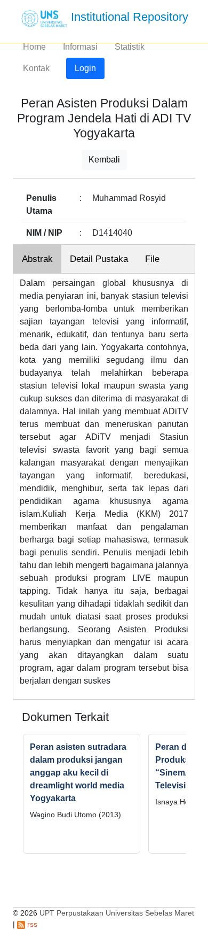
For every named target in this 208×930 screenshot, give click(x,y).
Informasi (80, 46)
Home (34, 46)
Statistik (130, 46)
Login (85, 68)
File (152, 259)
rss (31, 924)
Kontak (36, 68)
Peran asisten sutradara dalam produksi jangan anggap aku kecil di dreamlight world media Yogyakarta (78, 772)
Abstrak (37, 259)
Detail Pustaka (99, 259)
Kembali (104, 159)
